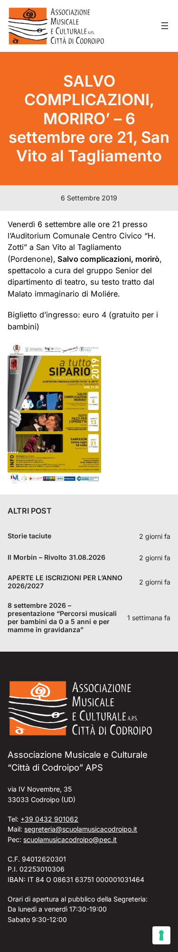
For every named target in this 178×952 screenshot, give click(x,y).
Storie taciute (29, 536)
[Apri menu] (164, 25)
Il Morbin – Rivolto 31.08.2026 (56, 557)
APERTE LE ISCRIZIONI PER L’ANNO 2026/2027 (65, 582)
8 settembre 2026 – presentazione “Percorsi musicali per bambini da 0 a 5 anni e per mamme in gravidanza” (62, 618)
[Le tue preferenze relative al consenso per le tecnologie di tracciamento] (161, 935)
